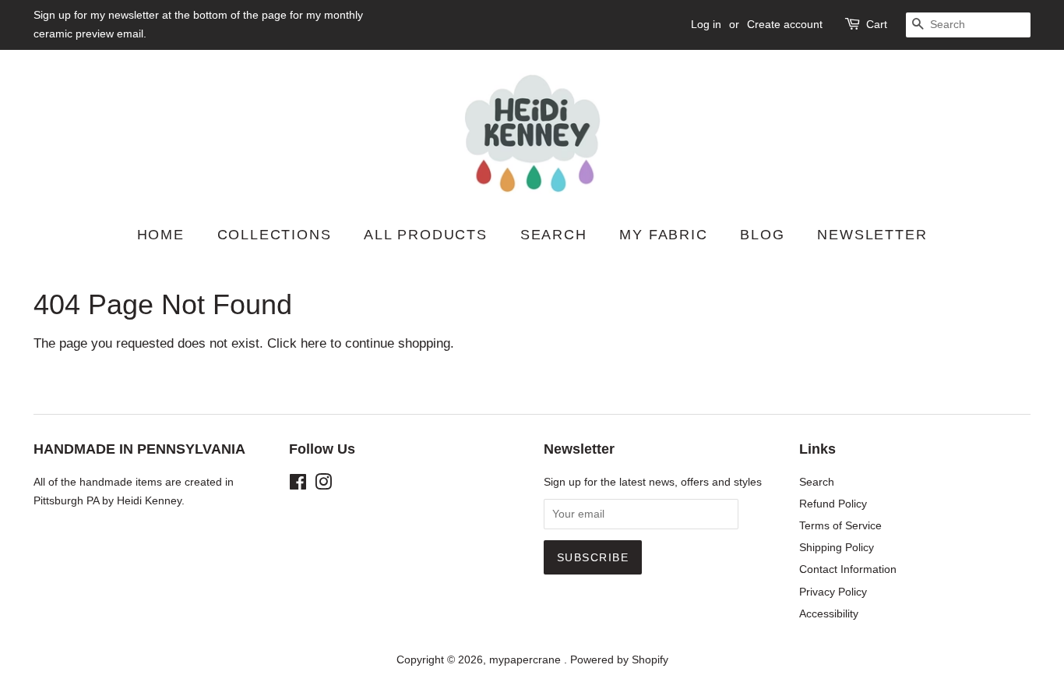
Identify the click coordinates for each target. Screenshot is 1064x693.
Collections (274, 234)
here (313, 343)
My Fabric (663, 234)
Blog (762, 234)
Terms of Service (840, 525)
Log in (706, 24)
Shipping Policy (836, 547)
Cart (876, 24)
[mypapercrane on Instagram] (323, 485)
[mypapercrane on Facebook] (298, 485)
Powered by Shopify (619, 659)
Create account (785, 24)
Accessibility (828, 613)
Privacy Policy (833, 591)
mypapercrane (526, 659)
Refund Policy (833, 503)
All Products (426, 234)
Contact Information (848, 569)
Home (161, 234)
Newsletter (872, 234)
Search (553, 234)
